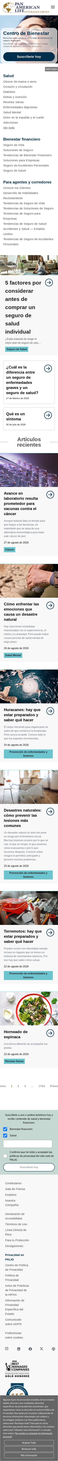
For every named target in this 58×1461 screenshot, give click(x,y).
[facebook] (30, 1349)
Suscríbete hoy (29, 56)
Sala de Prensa (15, 1189)
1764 (42, 1086)
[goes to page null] (47, 282)
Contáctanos (13, 1183)
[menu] (52, 7)
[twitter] (42, 1349)
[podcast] (53, 1349)
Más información (29, 1455)
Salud (13, 1135)
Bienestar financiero (21, 1129)
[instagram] (7, 1349)
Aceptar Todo (29, 1442)
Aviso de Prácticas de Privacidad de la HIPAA (17, 1290)
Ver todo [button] (9, 127)
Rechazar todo (29, 1448)
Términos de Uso (16, 1224)
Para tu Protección (17, 1240)
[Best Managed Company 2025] (29, 1370)
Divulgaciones (14, 1246)
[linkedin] (19, 1349)
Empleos (10, 1194)
